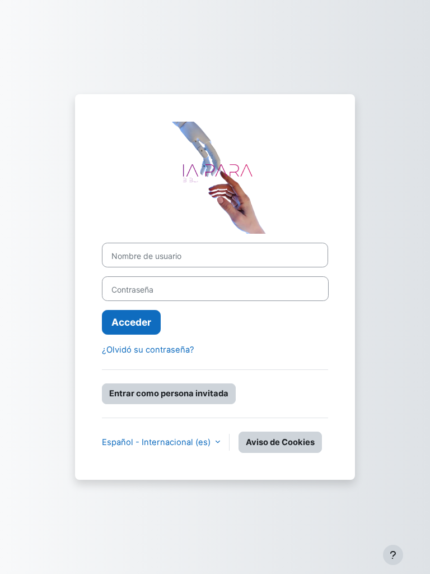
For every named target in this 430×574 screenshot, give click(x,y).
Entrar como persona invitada (168, 393)
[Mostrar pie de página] (393, 555)
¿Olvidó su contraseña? (148, 350)
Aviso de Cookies (280, 442)
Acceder (131, 322)
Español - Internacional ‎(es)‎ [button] (157, 442)
